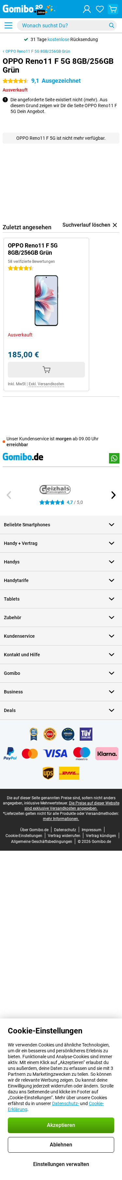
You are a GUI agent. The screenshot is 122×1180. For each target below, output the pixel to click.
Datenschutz (65, 830)
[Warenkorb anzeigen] (112, 9)
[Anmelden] (86, 9)
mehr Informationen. (61, 819)
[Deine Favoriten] (99, 9)
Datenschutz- (65, 1103)
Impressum (92, 830)
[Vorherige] (9, 495)
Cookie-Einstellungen (24, 835)
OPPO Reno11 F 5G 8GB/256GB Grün (38, 51)
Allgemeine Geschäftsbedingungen (41, 841)
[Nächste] (112, 495)
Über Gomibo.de (34, 830)
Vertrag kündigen (101, 835)
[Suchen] (111, 25)
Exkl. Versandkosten (46, 384)
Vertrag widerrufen (64, 835)
